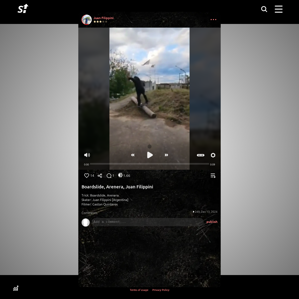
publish (211, 221)
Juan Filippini (103, 17)
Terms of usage (139, 290)
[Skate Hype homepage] (23, 15)
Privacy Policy (160, 290)
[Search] (264, 9)
